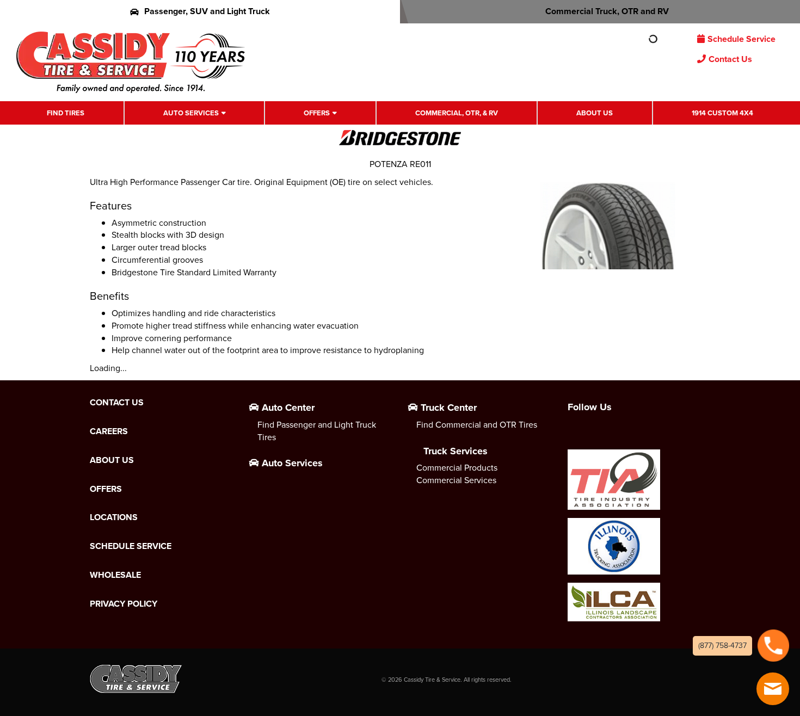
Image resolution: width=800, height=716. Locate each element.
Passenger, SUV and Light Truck (207, 11)
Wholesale (115, 575)
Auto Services (191, 113)
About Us (594, 113)
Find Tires (65, 113)
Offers (317, 113)
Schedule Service (741, 39)
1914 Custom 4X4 (722, 113)
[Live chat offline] (772, 688)
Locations (114, 517)
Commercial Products (456, 467)
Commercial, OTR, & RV (456, 113)
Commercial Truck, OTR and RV (607, 11)
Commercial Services (456, 480)
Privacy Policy (123, 604)
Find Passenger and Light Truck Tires (316, 430)
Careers (109, 431)
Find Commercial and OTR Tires (476, 424)
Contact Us (730, 59)
